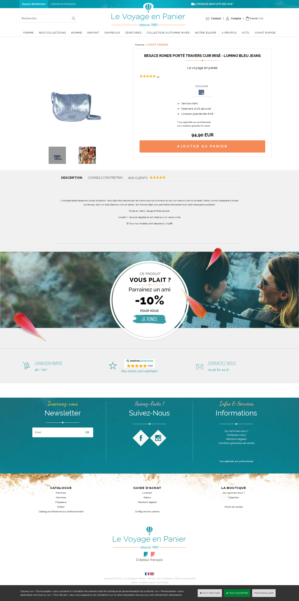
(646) (150, 365)
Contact (216, 18)
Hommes (61, 497)
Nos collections (52, 32)
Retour (147, 497)
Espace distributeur (34, 4)
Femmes (61, 492)
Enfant (93, 32)
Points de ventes (234, 506)
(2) (158, 76)
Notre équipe (205, 32)
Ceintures (133, 32)
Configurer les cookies (147, 511)
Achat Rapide (265, 32)
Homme (76, 32)
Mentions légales (147, 502)
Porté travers (157, 44)
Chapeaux (112, 32)
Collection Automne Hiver (168, 32)
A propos (229, 32)
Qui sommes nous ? (234, 492)
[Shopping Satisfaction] (140, 361)
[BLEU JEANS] (201, 92)
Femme (28, 32)
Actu (246, 32)
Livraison (147, 492)
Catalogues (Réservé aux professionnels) (61, 511)
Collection (233, 497)
